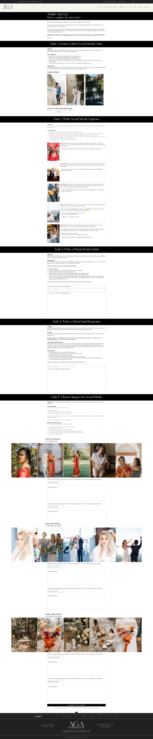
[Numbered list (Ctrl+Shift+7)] (66, 290)
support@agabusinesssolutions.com (105, 724)
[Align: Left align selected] (63, 290)
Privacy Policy (82, 737)
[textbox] (76, 303)
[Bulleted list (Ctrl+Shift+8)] (68, 290)
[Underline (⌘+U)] (53, 290)
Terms (86, 737)
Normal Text (57, 290)
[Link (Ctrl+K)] (72, 290)
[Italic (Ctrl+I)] (51, 290)
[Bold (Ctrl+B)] (49, 290)
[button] (107, 7)
